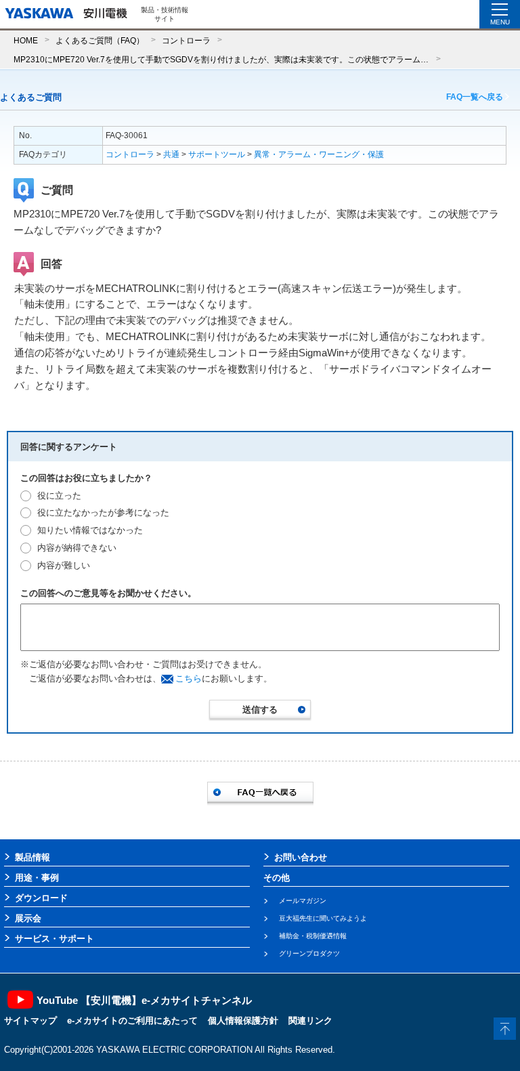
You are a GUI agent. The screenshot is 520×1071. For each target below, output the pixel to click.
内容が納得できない (76, 548)
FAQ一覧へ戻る (474, 97)
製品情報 (32, 857)
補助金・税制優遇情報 (313, 936)
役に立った (59, 495)
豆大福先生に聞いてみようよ (323, 918)
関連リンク (310, 1020)
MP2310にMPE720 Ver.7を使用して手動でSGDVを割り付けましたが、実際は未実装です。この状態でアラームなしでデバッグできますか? (221, 59)
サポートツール (216, 154)
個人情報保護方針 (243, 1020)
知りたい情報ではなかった (90, 530)
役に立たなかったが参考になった (103, 512)
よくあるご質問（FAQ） (100, 40)
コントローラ (186, 40)
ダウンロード (41, 898)
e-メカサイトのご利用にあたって (132, 1020)
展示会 (28, 918)
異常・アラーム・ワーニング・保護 (319, 154)
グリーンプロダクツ (309, 953)
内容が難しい (63, 565)
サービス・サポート (54, 938)
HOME (26, 40)
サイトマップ (30, 1020)
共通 (171, 154)
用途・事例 (37, 878)
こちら (188, 678)
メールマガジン (302, 900)
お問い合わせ (300, 857)
